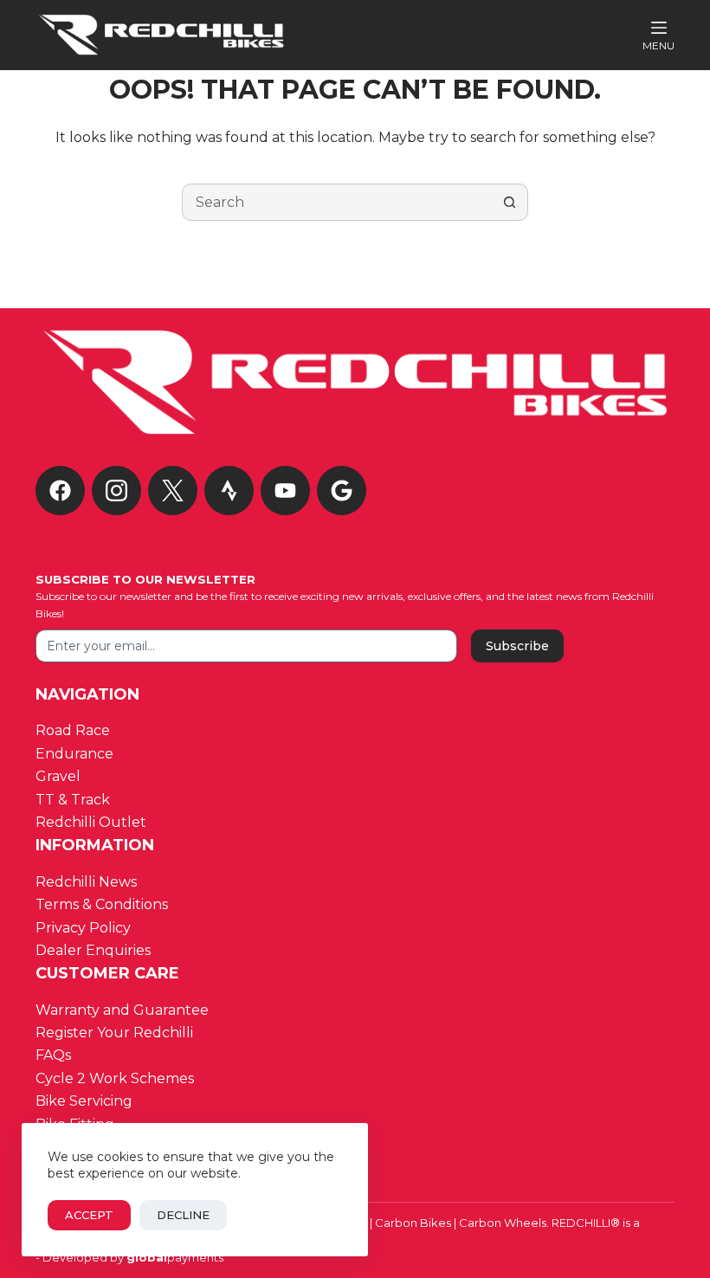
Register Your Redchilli (114, 1032)
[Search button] (509, 202)
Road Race (73, 730)
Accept (89, 1215)
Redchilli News (86, 882)
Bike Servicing (84, 1101)
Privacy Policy (83, 928)
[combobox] (337, 202)
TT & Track (73, 799)
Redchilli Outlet (91, 822)
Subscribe (517, 646)
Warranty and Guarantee (122, 1010)
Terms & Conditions (103, 904)
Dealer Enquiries (95, 950)
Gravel (58, 776)
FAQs (53, 1055)
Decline (183, 1215)
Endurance (74, 754)
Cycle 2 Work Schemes (115, 1078)
